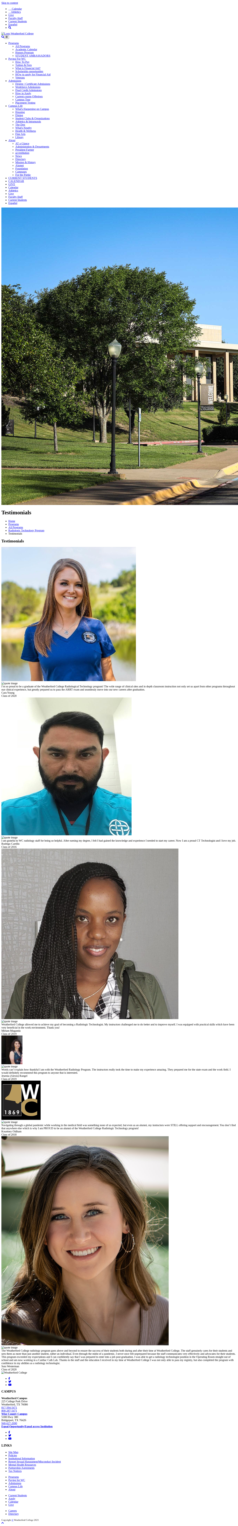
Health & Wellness (25, 130)
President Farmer (24, 149)
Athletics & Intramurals (28, 121)
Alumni (19, 165)
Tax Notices (15, 1471)
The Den (20, 124)
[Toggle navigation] (6, 37)
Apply (11, 1498)
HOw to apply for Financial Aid (33, 74)
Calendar (15, 8)
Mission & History (25, 162)
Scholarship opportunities (29, 71)
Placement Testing (25, 102)
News (18, 156)
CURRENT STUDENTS (22, 178)
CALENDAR (16, 181)
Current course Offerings (29, 96)
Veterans (20, 77)
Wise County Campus (14, 1413)
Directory (20, 159)
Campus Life (15, 105)
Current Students (17, 21)
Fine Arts (20, 134)
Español (12, 24)
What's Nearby (23, 127)
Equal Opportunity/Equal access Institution (27, 1426)
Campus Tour (22, 99)
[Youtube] (9, 1384)
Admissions (14, 80)
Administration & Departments (32, 146)
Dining (19, 115)
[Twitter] (9, 1381)
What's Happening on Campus (32, 109)
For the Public (23, 174)
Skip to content (9, 2)
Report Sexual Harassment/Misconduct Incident (34, 1461)
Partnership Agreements (21, 1467)
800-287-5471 (9, 1410)
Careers (12, 1510)
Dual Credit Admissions (28, 90)
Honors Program (24, 52)
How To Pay (22, 61)
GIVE (11, 184)
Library (19, 137)
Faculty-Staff (15, 18)
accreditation (22, 152)
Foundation (21, 168)
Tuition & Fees (23, 65)
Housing (20, 112)
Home (11, 521)
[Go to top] (2, 1522)
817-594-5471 (9, 1407)
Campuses (21, 171)
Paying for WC (16, 1480)
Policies (12, 1455)
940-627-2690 (9, 1423)
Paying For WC (17, 58)
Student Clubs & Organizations (32, 118)
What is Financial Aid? (27, 68)
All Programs (22, 46)
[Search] (9, 27)
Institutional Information (21, 1458)
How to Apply (23, 93)
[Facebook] (9, 1378)
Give (11, 15)
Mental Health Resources (22, 1464)
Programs (13, 43)
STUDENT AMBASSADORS (32, 55)
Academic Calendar (26, 49)
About (11, 140)
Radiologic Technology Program (26, 530)
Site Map (13, 1452)
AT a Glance (22, 143)
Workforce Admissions (27, 87)
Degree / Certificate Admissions (32, 83)
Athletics (14, 11)
